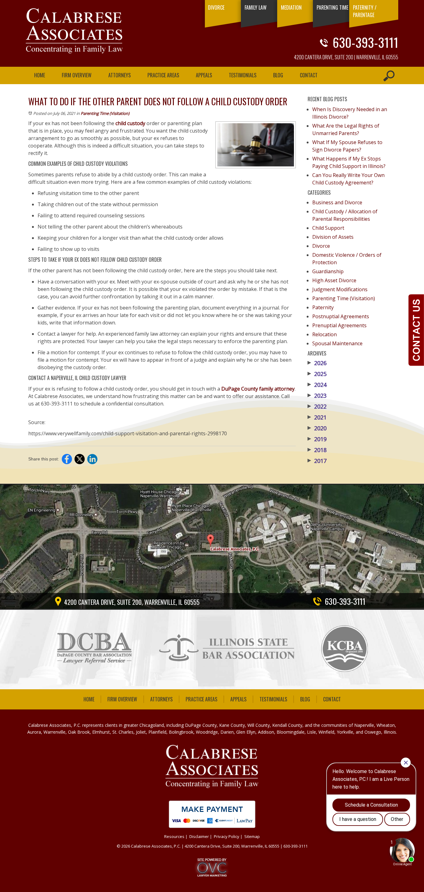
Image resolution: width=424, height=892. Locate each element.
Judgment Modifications (340, 289)
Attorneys (119, 75)
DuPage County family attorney (258, 388)
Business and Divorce (337, 202)
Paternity (323, 307)
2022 (317, 406)
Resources (174, 836)
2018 (317, 450)
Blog (278, 75)
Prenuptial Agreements (339, 325)
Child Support (328, 227)
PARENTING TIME (332, 7)
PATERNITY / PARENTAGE (365, 11)
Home (39, 75)
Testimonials (242, 75)
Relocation (324, 334)
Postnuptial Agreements (340, 316)
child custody (130, 123)
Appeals (204, 75)
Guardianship (328, 271)
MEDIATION (291, 7)
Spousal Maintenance (337, 343)
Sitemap (252, 836)
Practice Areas (163, 75)
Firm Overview (77, 75)
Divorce (321, 245)
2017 (317, 461)
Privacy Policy (226, 836)
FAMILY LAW (256, 7)
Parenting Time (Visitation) (105, 113)
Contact (309, 75)
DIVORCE (216, 7)
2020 (317, 428)
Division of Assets (333, 236)
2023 (317, 395)
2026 (317, 363)
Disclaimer (199, 836)
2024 (317, 385)
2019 (317, 439)
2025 (317, 374)
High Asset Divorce (334, 280)
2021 (317, 417)
